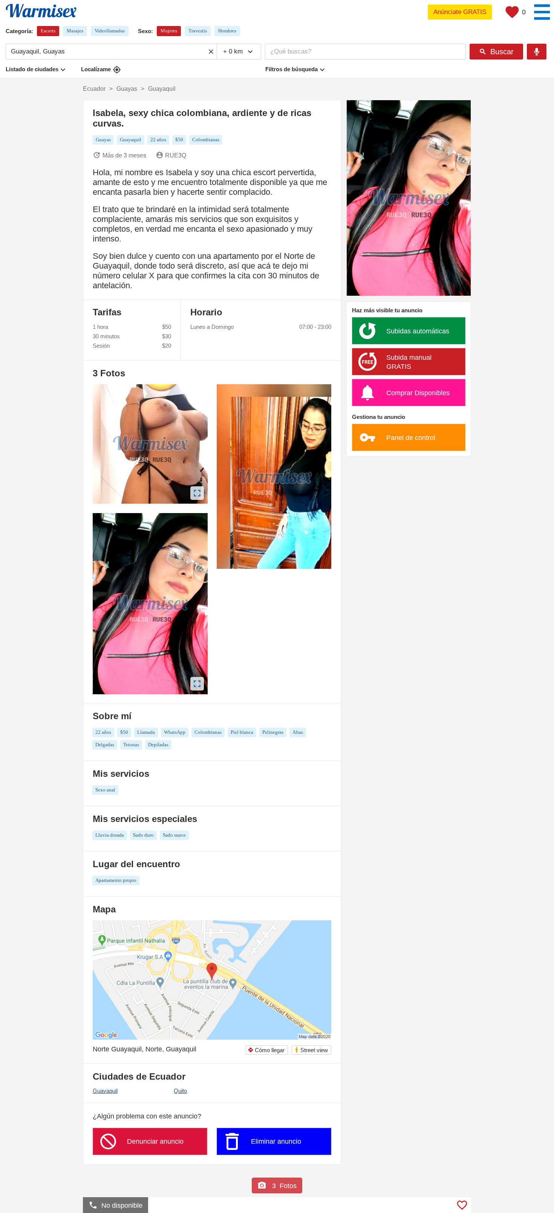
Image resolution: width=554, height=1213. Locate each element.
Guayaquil (105, 1091)
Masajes (75, 31)
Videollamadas (110, 31)
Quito (180, 1091)
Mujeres (169, 31)
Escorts (48, 31)
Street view (311, 1049)
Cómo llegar (266, 1050)
